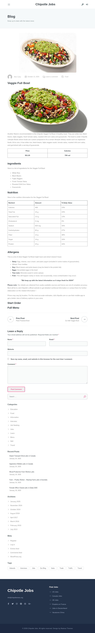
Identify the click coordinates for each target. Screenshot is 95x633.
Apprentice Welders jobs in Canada (21, 464)
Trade (61, 568)
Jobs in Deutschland (59, 608)
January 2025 (15, 501)
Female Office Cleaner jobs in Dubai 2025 (23, 488)
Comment (12, 364)
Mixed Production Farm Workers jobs (21, 472)
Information (14, 417)
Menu (12, 437)
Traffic (70, 568)
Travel (12, 445)
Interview (13, 421)
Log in (12, 545)
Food (66, 77)
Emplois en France (59, 604)
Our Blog (43, 568)
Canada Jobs (57, 596)
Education (14, 409)
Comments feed (16, 552)
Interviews (23, 568)
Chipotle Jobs (33, 628)
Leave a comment (52, 77)
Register (13, 541)
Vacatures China (58, 612)
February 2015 (15, 525)
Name (10, 339)
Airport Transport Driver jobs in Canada (22, 456)
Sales (53, 568)
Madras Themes (67, 628)
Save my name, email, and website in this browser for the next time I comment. (42, 359)
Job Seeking (14, 425)
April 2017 (14, 517)
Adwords (12, 568)
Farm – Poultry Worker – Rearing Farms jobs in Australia (28, 480)
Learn (12, 433)
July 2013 (13, 529)
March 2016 (14, 521)
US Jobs (55, 592)
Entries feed (14, 549)
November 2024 (16, 505)
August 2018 (15, 513)
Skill (11, 441)
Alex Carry (17, 77)
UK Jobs (55, 600)
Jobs (12, 429)
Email (52, 339)
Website (11, 349)
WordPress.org (15, 557)
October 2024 (15, 509)
